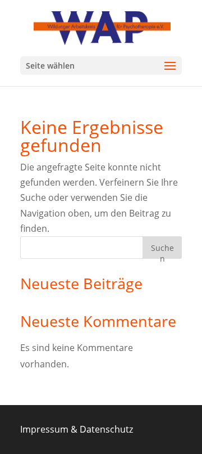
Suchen (162, 250)
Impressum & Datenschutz (76, 429)
